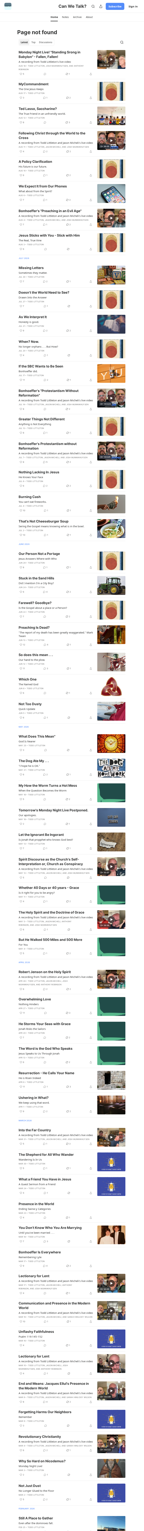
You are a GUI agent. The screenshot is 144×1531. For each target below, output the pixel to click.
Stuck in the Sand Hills (36, 578)
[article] (72, 63)
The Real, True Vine (30, 240)
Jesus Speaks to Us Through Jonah (39, 1053)
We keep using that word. (34, 1102)
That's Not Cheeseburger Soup (43, 521)
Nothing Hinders (29, 1004)
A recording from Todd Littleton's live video (45, 61)
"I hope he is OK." (29, 766)
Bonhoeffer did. (28, 371)
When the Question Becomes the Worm (43, 790)
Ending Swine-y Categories (35, 1209)
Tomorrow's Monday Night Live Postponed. (53, 810)
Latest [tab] (24, 42)
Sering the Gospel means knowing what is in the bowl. (51, 526)
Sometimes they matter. (33, 272)
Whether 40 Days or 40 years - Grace (49, 888)
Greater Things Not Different (42, 419)
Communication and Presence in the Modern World (54, 1305)
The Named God (28, 684)
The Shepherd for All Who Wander (46, 1155)
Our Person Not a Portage (39, 554)
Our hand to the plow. (32, 659)
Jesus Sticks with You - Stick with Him (49, 235)
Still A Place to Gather (36, 1518)
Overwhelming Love (35, 999)
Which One (28, 679)
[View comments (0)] (45, 74)
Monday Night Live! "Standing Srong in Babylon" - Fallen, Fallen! (49, 54)
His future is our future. (33, 166)
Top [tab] (33, 42)
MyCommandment (33, 84)
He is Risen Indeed (30, 1078)
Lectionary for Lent (34, 1276)
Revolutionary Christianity (40, 1437)
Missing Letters (31, 268)
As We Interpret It (33, 317)
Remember (25, 1417)
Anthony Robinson (51, 984)
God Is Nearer (27, 741)
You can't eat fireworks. (33, 501)
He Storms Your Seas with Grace (45, 1024)
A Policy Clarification (35, 162)
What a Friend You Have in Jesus (45, 1179)
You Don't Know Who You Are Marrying (50, 1228)
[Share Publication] (100, 6)
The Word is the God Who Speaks (46, 1049)
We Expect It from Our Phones (43, 186)
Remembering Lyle (30, 1257)
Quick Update (27, 709)
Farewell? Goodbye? (35, 603)
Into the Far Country (35, 1130)
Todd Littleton (36, 66)
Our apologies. (28, 815)
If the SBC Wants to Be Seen (41, 366)
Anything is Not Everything (35, 424)
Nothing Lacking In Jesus (39, 472)
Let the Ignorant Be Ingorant (41, 835)
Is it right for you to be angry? (37, 892)
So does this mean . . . (36, 655)
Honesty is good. (29, 322)
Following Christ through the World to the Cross (52, 135)
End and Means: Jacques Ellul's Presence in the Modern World (54, 1386)
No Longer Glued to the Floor (36, 1490)
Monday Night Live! (30, 1466)
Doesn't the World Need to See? (44, 292)
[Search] (93, 6)
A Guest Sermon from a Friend (37, 1184)
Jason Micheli (53, 147)
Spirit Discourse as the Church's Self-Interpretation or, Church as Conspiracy (51, 861)
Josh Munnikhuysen (57, 66)
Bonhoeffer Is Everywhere (40, 1252)
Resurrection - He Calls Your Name (46, 1073)
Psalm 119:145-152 (30, 1336)
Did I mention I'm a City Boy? (36, 583)
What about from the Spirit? (35, 191)
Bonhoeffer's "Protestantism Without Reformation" (48, 393)
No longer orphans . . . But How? (38, 346)
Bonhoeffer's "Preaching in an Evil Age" (50, 211)
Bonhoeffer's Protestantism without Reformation (48, 446)
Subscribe (115, 6)
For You (23, 944)
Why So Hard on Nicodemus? (42, 1461)
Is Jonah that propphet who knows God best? (46, 839)
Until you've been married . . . (36, 1232)
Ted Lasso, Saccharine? (38, 109)
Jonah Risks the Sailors (32, 1029)
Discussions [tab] (45, 42)
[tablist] (36, 42)
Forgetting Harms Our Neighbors (45, 1412)
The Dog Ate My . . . (34, 761)
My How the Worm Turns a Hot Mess (48, 786)
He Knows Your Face (31, 477)
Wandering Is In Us (30, 1159)
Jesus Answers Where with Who (38, 558)
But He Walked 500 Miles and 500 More (50, 940)
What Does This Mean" (37, 736)
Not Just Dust (30, 1486)
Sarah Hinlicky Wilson (79, 1317)
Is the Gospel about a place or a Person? (43, 608)
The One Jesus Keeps (31, 89)
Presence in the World (36, 1204)
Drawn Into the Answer (33, 297)
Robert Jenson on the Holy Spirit (45, 972)
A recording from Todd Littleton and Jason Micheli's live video (56, 142)
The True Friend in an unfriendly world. (42, 113)
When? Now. (29, 342)
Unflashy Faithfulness (36, 1332)
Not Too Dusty (30, 704)
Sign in (133, 6)
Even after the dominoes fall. (36, 1523)
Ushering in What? (34, 1098)
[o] (111, 59)
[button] (54, 17)
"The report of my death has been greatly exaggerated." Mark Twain (56, 634)
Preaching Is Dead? (34, 628)
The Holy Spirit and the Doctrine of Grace (51, 912)
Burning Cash (30, 497)
